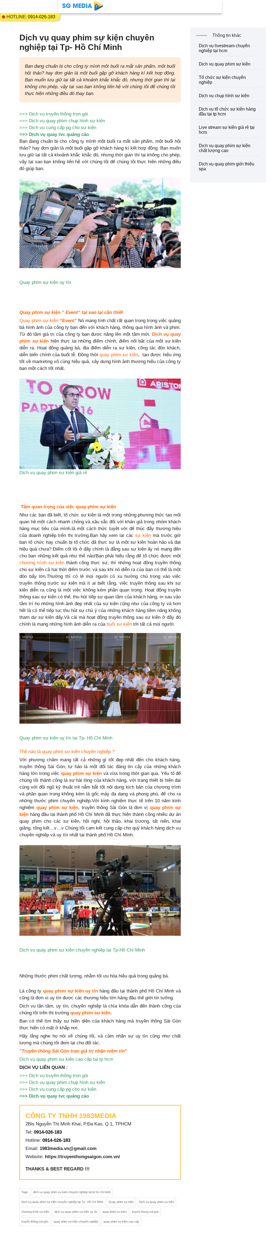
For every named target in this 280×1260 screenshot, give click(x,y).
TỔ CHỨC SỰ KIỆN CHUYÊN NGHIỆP (222, 80)
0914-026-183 (41, 16)
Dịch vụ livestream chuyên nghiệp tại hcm (224, 48)
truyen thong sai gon (145, 1211)
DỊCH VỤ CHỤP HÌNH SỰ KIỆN (224, 95)
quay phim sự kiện (119, 354)
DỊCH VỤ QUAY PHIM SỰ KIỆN (224, 64)
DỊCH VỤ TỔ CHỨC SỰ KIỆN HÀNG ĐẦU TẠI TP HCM (227, 111)
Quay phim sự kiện (121, 1201)
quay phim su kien (115, 1211)
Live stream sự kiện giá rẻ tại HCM (227, 130)
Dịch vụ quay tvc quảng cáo (59, 134)
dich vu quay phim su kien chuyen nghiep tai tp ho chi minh (72, 1192)
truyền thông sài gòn (34, 1221)
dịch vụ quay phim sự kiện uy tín (75, 1211)
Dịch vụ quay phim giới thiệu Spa (226, 166)
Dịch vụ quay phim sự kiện (156, 1201)
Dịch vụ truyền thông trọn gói (58, 114)
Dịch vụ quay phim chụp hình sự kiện (67, 120)
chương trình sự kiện (41, 562)
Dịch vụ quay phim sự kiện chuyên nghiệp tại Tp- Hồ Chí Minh (62, 1201)
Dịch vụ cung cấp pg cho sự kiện (62, 127)
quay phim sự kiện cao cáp (121, 1221)
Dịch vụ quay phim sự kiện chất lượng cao (224, 148)
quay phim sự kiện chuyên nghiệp (76, 1221)
